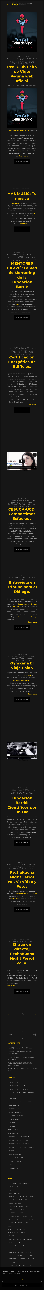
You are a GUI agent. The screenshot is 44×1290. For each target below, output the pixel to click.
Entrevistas (29, 578)
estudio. (16, 606)
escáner (11, 1209)
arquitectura (17, 502)
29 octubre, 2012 (21, 188)
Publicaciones (14, 1154)
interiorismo (28, 1219)
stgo (20, 151)
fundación (30, 257)
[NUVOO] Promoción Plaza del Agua (20, 1048)
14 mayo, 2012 (21, 862)
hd (20, 505)
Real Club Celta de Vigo (19, 130)
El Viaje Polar (25, 675)
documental (22, 1200)
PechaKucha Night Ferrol (22, 868)
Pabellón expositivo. (21, 680)
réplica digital (15, 1249)
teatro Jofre (15, 899)
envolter (23, 62)
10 (20, 1014)
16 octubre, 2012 (21, 253)
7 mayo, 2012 (21, 936)
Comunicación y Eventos (19, 1102)
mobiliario (29, 1222)
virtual (11, 1262)
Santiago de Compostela (20, 1252)
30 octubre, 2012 (21, 56)
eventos (11, 1213)
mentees (20, 259)
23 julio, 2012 (21, 498)
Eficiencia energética (22, 353)
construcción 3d (16, 1196)
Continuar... (11, 986)
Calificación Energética (22, 350)
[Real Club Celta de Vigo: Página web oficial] (22, 32)
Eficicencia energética (23, 346)
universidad (19, 506)
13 (23, 1014)
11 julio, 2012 (21, 576)
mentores (30, 259)
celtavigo (12, 62)
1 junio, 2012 (21, 787)
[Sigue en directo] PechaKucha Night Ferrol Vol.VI (22, 953)
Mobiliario (13, 1130)
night (21, 940)
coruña (19, 257)
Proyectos (28, 656)
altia (11, 61)
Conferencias (26, 866)
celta (18, 61)
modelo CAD (13, 1226)
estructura (23, 1209)
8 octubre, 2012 (21, 344)
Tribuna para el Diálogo (26, 604)
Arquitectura (15, 346)
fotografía (27, 1216)
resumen (29, 793)
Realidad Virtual (16, 1157)
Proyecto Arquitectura (19, 1137)
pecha (28, 940)
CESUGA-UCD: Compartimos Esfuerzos (22, 514)
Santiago (29, 1249)
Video (25, 260)
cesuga (29, 502)
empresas (12, 505)
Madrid (18, 1222)
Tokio (30, 1255)
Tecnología (13, 1168)
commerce (13, 503)
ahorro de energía (27, 348)
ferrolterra (13, 1216)
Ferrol (28, 354)
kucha (15, 940)
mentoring (16, 260)
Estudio (11, 1123)
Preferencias (22, 1285)
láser (10, 1222)
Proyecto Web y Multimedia (20, 58)
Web (28, 63)
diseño (11, 1200)
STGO (21, 59)
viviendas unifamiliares (19, 1265)
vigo (22, 63)
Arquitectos (25, 1183)
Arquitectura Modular (19, 1089)
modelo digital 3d (16, 1229)
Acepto (22, 1279)
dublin (31, 503)
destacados (13, 1109)
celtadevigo (28, 61)
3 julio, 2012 (21, 654)
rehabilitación (26, 1245)
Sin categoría (14, 1161)
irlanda (26, 505)
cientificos (25, 792)
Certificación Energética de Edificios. (22, 362)
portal (32, 62)
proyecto (23, 1242)
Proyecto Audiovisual (21, 789)
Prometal (12, 1242)
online (11, 1236)
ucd (33, 505)
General (11, 1126)
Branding (12, 1098)
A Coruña (11, 348)
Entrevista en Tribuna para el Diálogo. (22, 587)
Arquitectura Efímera (18, 1085)
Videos (31, 1259)
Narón (24, 1232)
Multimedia (19, 190)
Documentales (14, 1112)
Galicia (11, 259)
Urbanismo (13, 1259)
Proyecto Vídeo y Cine (18, 500)
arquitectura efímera (18, 1190)
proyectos (19, 660)
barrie (11, 257)
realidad (12, 1245)
